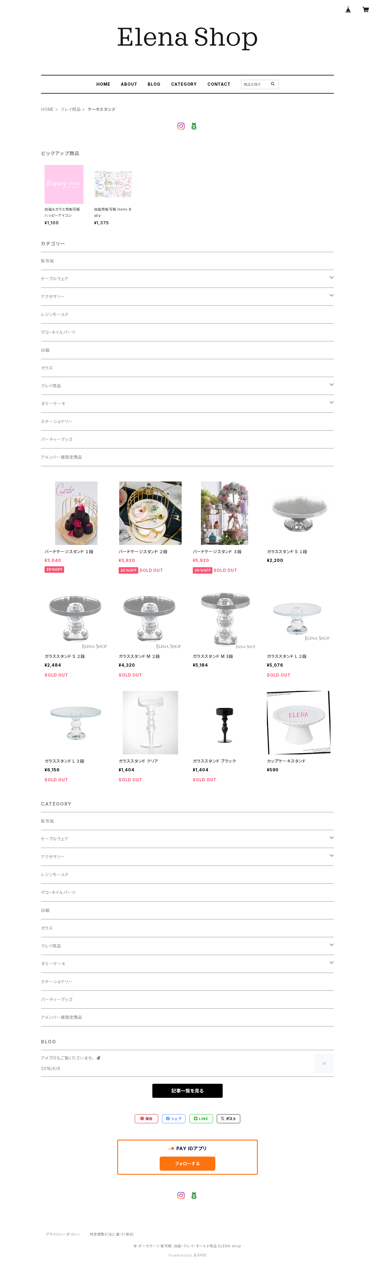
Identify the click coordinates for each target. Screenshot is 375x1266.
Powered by (181, 1255)
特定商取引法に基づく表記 (112, 1234)
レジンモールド (55, 314)
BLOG (154, 84)
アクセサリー (53, 296)
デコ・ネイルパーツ (58, 332)
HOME (103, 84)
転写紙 (47, 260)
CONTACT (219, 84)
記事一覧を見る (187, 1091)
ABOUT (129, 84)
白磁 (45, 350)
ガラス (47, 367)
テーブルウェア (55, 278)
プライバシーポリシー (63, 1234)
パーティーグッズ (56, 439)
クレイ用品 (71, 109)
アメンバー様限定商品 (61, 457)
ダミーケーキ (53, 403)
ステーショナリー (56, 421)
